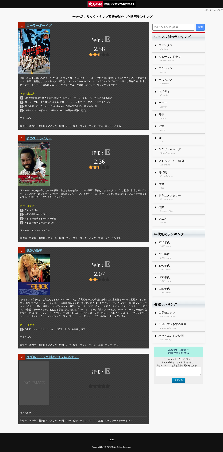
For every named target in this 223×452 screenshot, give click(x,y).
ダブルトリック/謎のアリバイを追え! (52, 357)
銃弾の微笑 (34, 250)
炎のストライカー (39, 138)
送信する (178, 380)
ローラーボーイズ (39, 25)
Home (111, 439)
